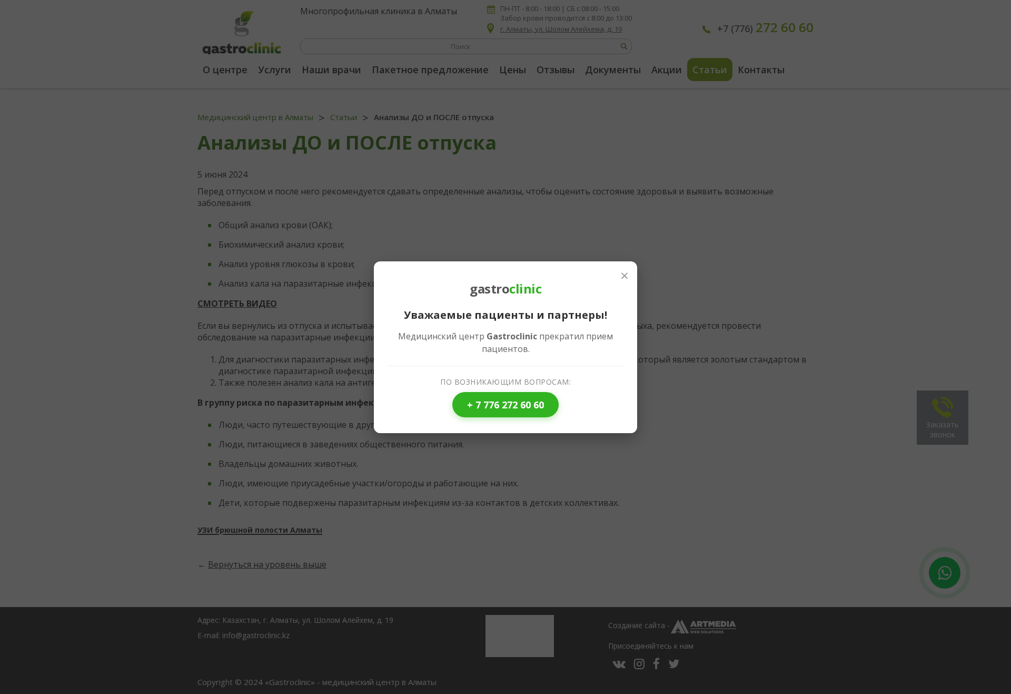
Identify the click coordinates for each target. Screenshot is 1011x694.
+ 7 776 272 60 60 (505, 404)
